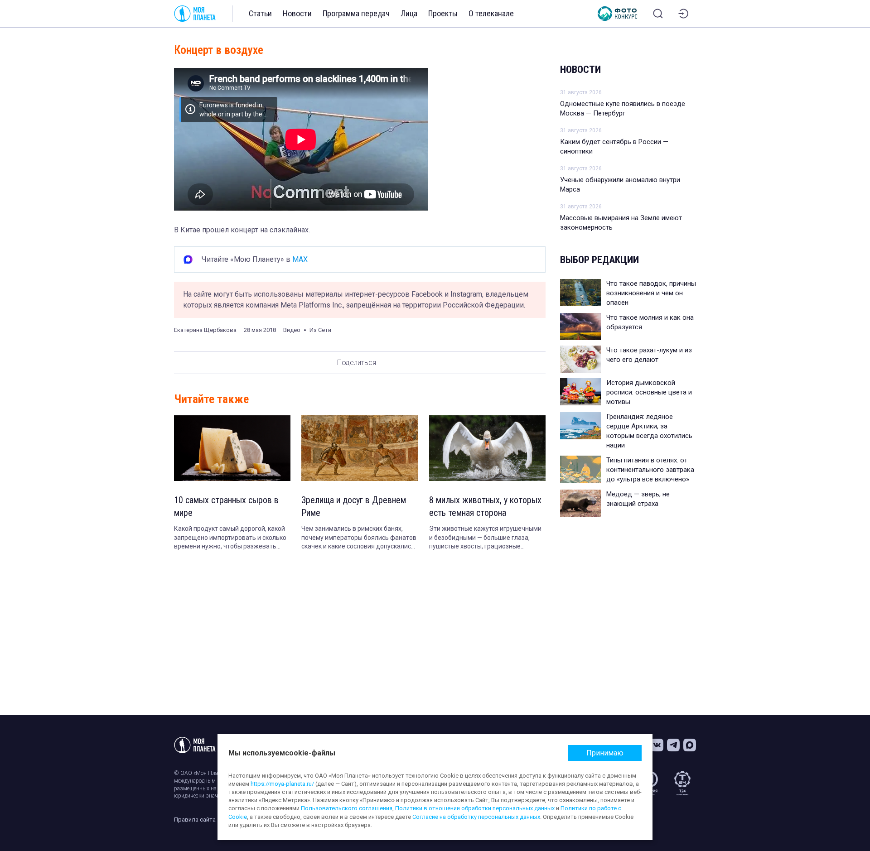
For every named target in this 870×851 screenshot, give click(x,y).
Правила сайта (195, 819)
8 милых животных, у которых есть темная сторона (485, 506)
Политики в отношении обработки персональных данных (475, 808)
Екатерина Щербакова (205, 330)
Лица (409, 13)
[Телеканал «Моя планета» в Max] (689, 745)
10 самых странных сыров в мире (226, 506)
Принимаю (605, 753)
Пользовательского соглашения (346, 808)
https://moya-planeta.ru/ (282, 783)
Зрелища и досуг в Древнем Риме (353, 506)
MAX (300, 259)
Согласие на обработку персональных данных (476, 816)
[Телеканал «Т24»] (682, 783)
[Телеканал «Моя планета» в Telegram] (673, 745)
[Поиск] (658, 13)
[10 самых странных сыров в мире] (232, 448)
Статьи (260, 13)
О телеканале (491, 13)
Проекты (443, 13)
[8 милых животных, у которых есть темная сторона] (487, 448)
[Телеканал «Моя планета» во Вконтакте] (657, 745)
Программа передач (356, 13)
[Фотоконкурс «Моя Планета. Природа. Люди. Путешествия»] (617, 13)
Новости (297, 13)
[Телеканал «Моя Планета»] (195, 13)
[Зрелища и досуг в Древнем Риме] (359, 448)
